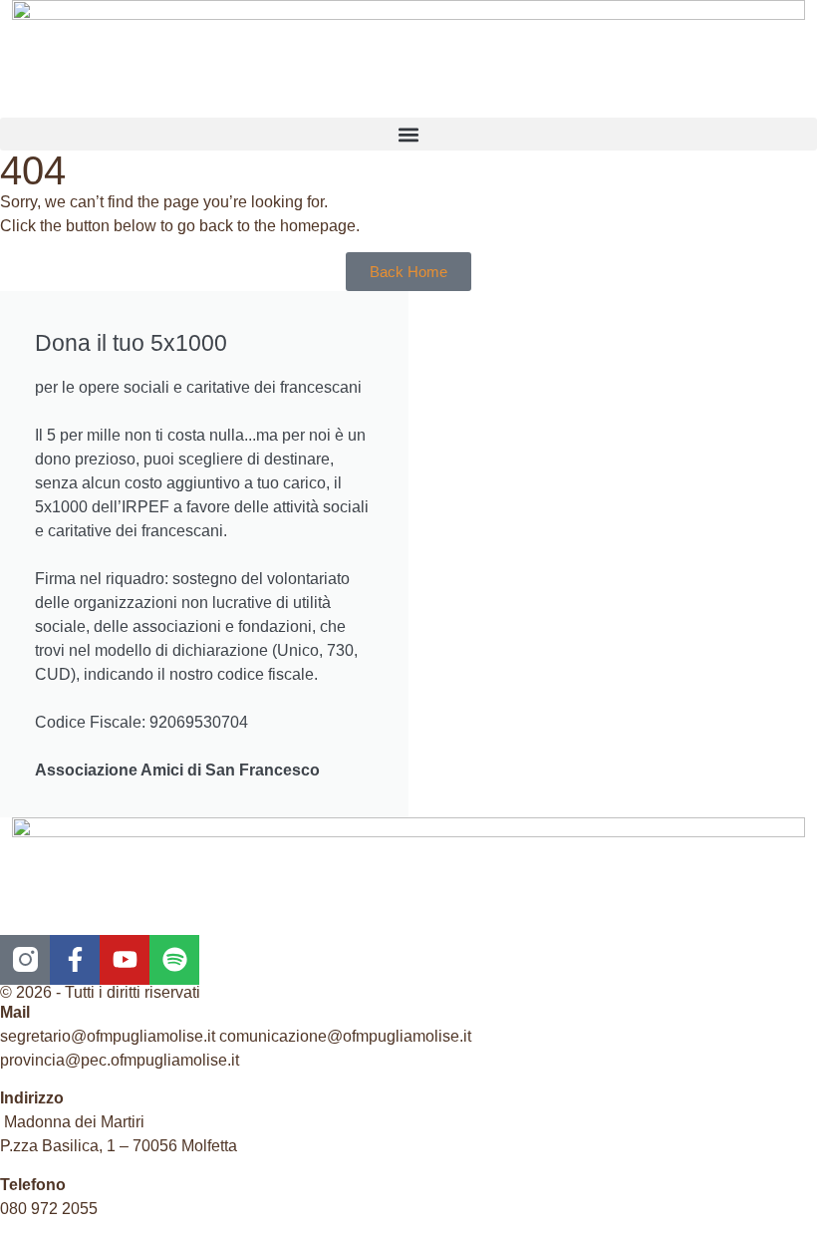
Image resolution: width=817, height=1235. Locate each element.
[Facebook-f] (75, 960)
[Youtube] (124, 960)
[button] (408, 134)
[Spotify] (174, 960)
